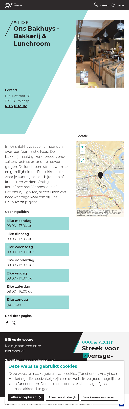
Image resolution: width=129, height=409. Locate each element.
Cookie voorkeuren (82, 403)
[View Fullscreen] (82, 160)
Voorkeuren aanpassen (99, 397)
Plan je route (16, 106)
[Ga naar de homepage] (13, 5)
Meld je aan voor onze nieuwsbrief (23, 348)
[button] (100, 175)
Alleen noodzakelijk (62, 397)
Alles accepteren (23, 397)
